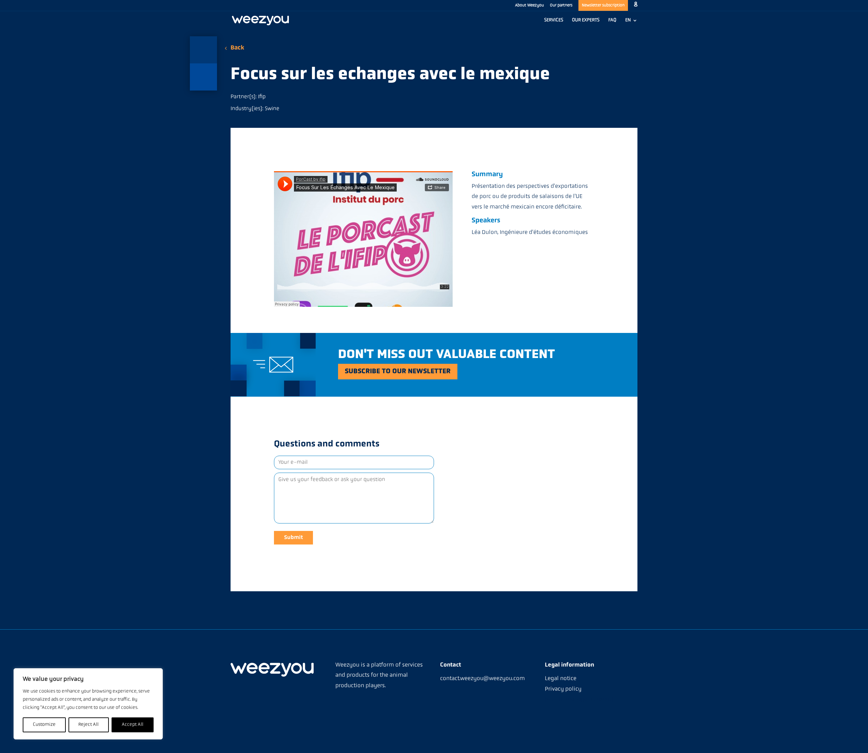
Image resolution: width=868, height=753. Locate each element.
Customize (44, 724)
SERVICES (553, 20)
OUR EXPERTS (585, 20)
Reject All (88, 724)
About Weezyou (529, 5)
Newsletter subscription (603, 5)
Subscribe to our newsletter (398, 371)
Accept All (132, 724)
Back (237, 48)
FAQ (612, 20)
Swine (272, 109)
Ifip (261, 97)
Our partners (561, 5)
